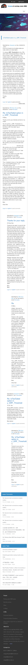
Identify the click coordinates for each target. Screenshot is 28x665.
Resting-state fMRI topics (10, 599)
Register (22, 1)
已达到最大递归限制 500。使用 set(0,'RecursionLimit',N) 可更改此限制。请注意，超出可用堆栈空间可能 (14, 530)
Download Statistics (8, 615)
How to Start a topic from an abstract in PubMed (13, 622)
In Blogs (5, 608)
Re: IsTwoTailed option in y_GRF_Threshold (13, 113)
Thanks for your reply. (16, 220)
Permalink (14, 109)
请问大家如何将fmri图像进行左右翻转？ (12, 582)
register (9, 102)
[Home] (14, 6)
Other (5, 605)
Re (12, 303)
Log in (4, 102)
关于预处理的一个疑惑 (8, 562)
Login (14, 1)
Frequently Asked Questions (10, 618)
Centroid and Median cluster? (10, 549)
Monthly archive (7, 602)
